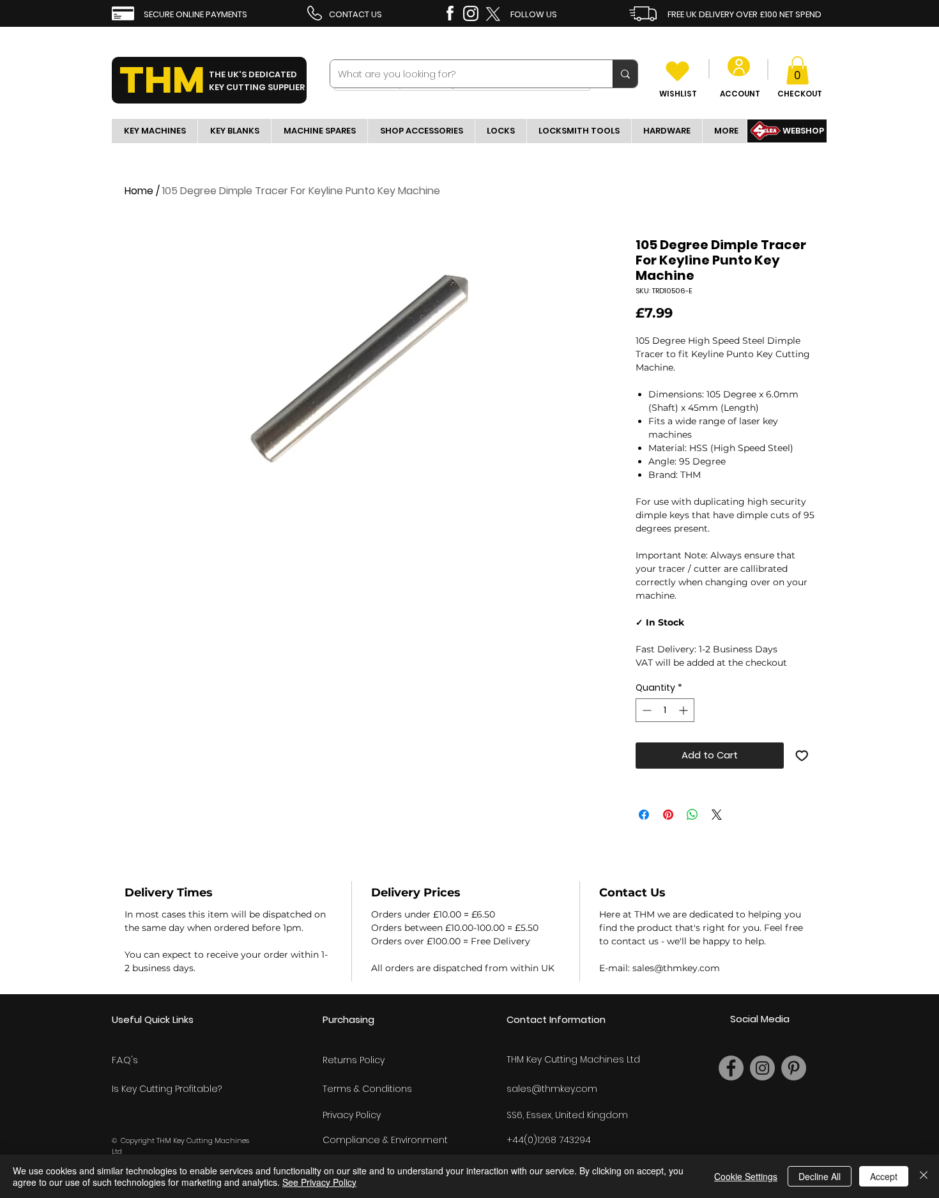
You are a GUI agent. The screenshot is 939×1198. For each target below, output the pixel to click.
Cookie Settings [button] (745, 1176)
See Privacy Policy (319, 1182)
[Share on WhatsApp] (692, 814)
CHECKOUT (799, 93)
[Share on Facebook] (644, 814)
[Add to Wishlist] (802, 755)
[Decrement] (645, 710)
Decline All (819, 1176)
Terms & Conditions (367, 1088)
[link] (797, 70)
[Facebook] (731, 1068)
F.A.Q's (125, 1060)
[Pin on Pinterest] (668, 814)
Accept (883, 1176)
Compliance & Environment (385, 1139)
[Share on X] (716, 814)
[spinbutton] (664, 710)
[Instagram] (762, 1068)
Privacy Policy (352, 1115)
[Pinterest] (793, 1068)
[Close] (923, 1176)
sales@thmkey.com (552, 1088)
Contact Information (556, 1019)
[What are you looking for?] (625, 74)
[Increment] (684, 710)
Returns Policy (354, 1060)
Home (139, 190)
